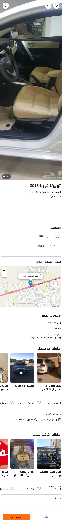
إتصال (45, 517)
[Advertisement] (31, 212)
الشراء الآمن (16, 517)
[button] (30, 283)
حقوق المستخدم (24, 419)
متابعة (58, 328)
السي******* (54, 323)
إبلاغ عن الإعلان (49, 419)
